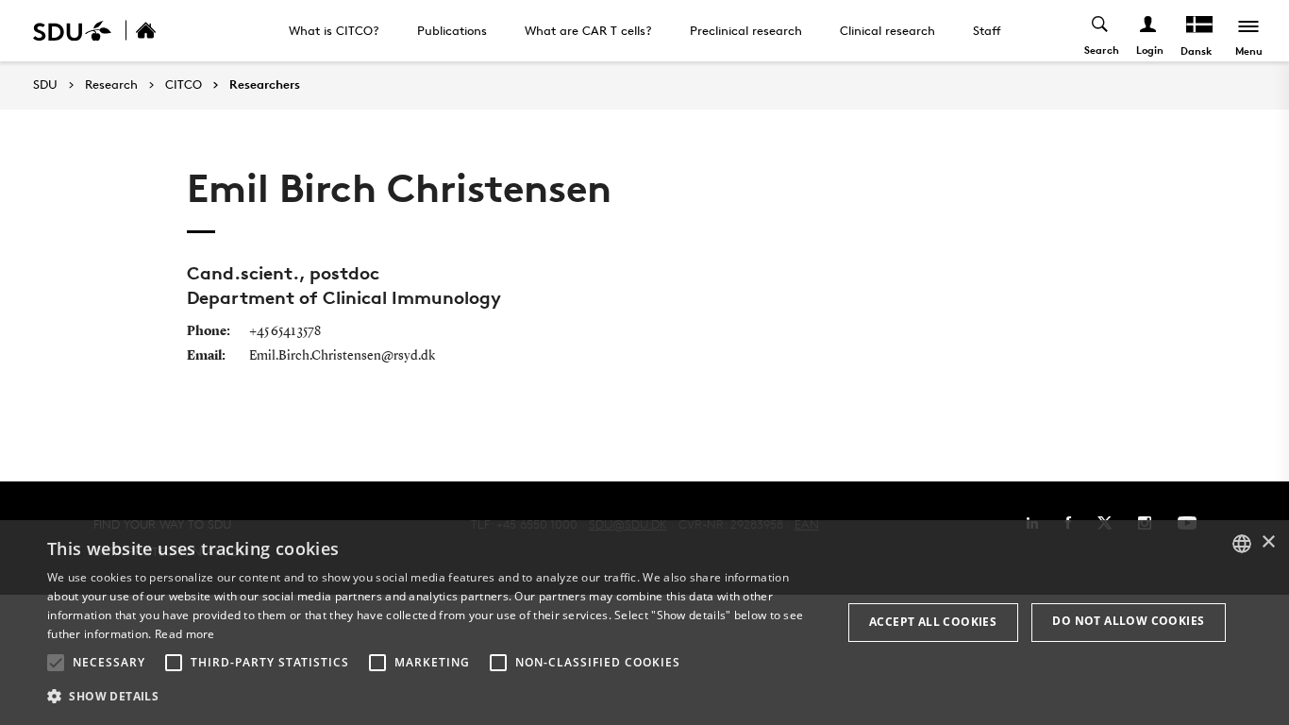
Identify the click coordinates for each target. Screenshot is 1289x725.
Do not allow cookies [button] (1128, 621)
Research (111, 85)
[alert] (644, 622)
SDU (45, 84)
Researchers (264, 85)
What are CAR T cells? (588, 30)
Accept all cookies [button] (932, 622)
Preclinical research (746, 30)
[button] (56, 663)
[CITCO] (166, 31)
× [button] (1268, 542)
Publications (452, 30)
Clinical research (887, 30)
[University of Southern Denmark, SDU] (72, 31)
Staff (987, 30)
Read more (185, 634)
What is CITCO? (334, 30)
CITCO (183, 85)
